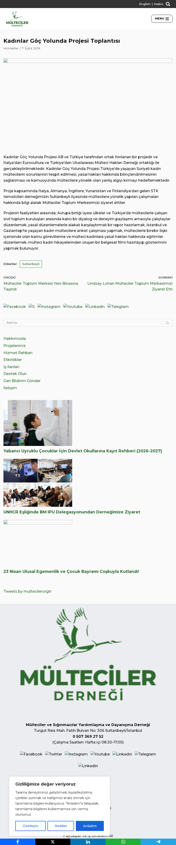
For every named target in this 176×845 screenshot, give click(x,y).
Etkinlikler (12, 360)
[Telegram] (118, 306)
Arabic (158, 4)
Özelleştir (30, 826)
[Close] (105, 780)
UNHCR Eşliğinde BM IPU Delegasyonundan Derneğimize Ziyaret (71, 512)
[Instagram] (49, 306)
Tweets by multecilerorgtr (27, 591)
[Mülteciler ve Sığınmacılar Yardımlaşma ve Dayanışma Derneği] (17, 18)
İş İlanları (11, 367)
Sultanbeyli (30, 264)
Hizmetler (11, 48)
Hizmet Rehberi (18, 353)
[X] (53, 842)
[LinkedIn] (88, 842)
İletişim (10, 388)
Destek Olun (15, 374)
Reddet (61, 826)
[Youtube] (72, 306)
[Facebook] (14, 306)
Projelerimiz (14, 346)
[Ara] (167, 323)
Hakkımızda (14, 338)
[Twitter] (32, 306)
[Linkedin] (95, 306)
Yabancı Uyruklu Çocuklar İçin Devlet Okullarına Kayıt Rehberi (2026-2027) (82, 450)
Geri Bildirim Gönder (22, 381)
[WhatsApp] (123, 842)
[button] (168, 4)
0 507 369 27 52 (88, 736)
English (145, 4)
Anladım (90, 826)
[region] (59, 806)
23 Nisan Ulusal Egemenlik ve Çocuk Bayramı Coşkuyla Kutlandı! (71, 571)
